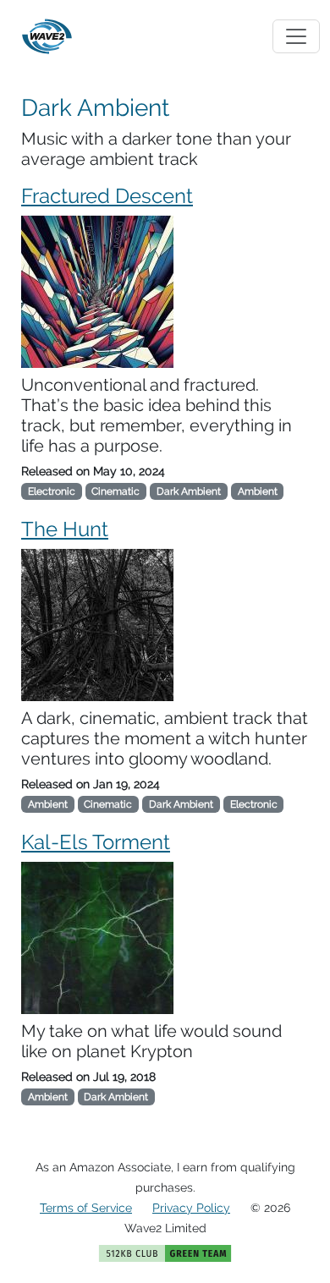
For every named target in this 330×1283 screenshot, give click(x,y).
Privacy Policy (191, 1207)
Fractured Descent (107, 196)
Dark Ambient (189, 491)
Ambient (258, 491)
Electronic (51, 491)
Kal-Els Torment (95, 842)
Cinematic (115, 491)
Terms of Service (86, 1207)
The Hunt (64, 529)
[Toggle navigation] (296, 36)
